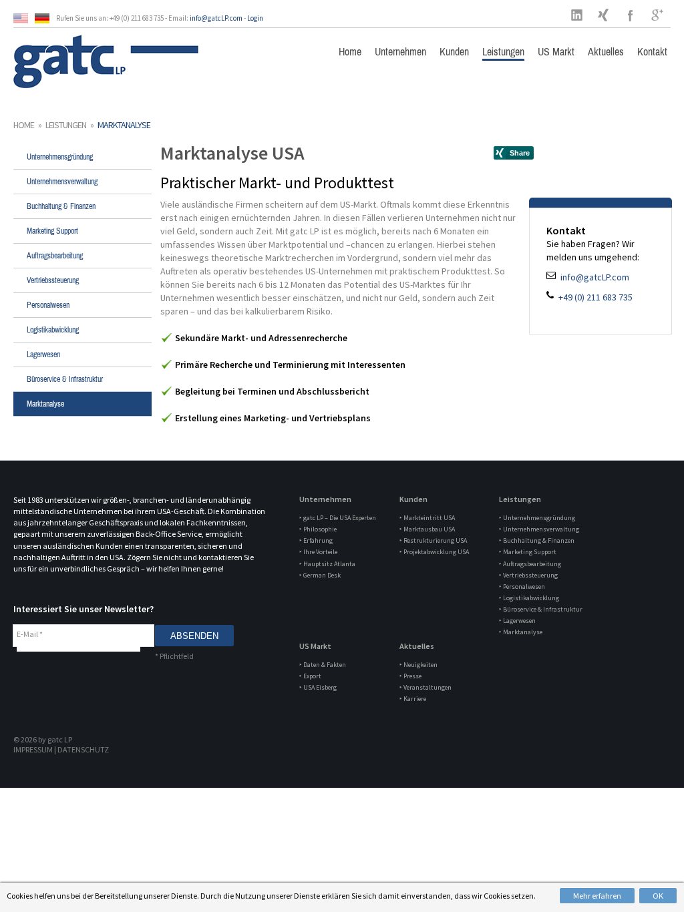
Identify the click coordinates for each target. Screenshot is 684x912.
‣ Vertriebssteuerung (528, 575)
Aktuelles (606, 51)
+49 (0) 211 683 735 (594, 297)
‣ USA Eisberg (318, 687)
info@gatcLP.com (216, 18)
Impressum (33, 749)
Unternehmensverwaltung (62, 181)
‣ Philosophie (318, 529)
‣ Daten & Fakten (322, 664)
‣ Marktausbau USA (427, 529)
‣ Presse (410, 676)
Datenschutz (83, 749)
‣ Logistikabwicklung (529, 598)
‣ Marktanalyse (520, 632)
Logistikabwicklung (53, 329)
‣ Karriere (412, 698)
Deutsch (45, 18)
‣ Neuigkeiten (418, 664)
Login (255, 18)
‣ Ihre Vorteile (318, 551)
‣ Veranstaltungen (425, 687)
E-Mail (30, 634)
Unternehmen (400, 51)
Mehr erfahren (597, 896)
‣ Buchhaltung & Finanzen (536, 540)
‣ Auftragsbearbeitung (530, 563)
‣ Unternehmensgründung (537, 517)
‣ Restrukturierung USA (433, 540)
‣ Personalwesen (522, 586)
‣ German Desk (320, 575)
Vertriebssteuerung (53, 280)
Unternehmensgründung (60, 157)
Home (350, 51)
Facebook (630, 14)
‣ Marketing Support (527, 551)
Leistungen (503, 51)
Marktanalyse (45, 404)
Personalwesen (48, 305)
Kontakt (652, 51)
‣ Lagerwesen (517, 620)
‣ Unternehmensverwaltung (539, 529)
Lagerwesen (43, 354)
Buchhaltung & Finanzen (61, 206)
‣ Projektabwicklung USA (434, 551)
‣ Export (310, 676)
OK (658, 896)
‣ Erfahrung (316, 540)
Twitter (603, 14)
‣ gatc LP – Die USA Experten (337, 517)
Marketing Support (52, 231)
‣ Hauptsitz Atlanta (327, 563)
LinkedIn (577, 14)
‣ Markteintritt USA (427, 517)
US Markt (556, 51)
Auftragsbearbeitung (55, 255)
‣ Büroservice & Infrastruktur (540, 609)
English (24, 18)
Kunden (454, 51)
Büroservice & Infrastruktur (65, 379)
